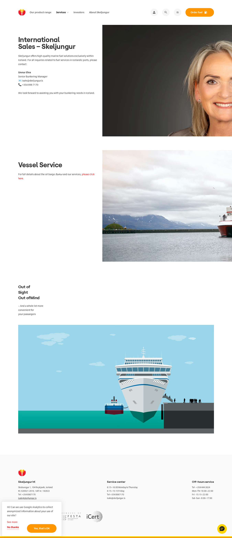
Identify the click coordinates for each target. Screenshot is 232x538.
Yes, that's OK (42, 528)
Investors (78, 12)
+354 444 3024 (203, 487)
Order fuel (196, 12)
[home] (22, 12)
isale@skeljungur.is (27, 498)
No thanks (13, 527)
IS (178, 12)
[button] (222, 529)
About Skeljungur (99, 12)
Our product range (40, 12)
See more (12, 522)
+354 (24, 494)
